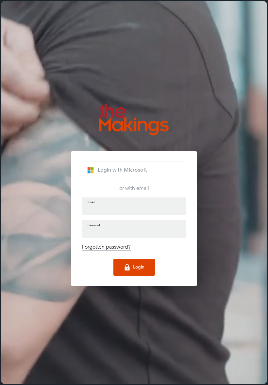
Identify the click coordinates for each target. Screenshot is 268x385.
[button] (134, 170)
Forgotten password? (106, 247)
